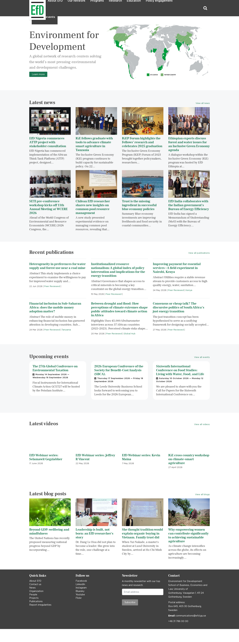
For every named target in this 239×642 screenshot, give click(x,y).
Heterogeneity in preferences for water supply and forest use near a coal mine (57, 266)
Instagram (81, 587)
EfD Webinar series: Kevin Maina (141, 457)
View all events (202, 357)
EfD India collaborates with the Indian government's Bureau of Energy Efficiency (188, 205)
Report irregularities (40, 604)
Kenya (189, 290)
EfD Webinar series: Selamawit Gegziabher (45, 457)
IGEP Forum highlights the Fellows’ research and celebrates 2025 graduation (142, 142)
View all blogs (202, 494)
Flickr (79, 598)
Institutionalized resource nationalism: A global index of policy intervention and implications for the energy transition (118, 270)
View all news (203, 103)
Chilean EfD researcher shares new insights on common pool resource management (93, 207)
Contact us (35, 584)
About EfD (35, 581)
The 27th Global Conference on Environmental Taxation (55, 368)
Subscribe (130, 602)
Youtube (80, 594)
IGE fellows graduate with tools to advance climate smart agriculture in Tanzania (94, 144)
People (33, 594)
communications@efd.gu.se (190, 615)
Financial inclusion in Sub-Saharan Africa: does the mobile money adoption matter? (55, 307)
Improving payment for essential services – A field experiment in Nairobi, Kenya (177, 268)
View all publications (199, 253)
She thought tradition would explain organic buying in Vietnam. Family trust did (142, 534)
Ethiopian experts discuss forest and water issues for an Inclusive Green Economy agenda (189, 144)
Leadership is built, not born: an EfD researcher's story (94, 534)
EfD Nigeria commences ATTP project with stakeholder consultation (47, 142)
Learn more (38, 74)
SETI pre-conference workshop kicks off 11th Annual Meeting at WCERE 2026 (48, 207)
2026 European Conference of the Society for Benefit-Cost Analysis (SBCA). (118, 370)
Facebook (81, 581)
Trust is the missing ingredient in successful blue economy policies (139, 205)
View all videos (202, 424)
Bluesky (80, 591)
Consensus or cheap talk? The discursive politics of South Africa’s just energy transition (178, 307)
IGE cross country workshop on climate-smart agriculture (188, 459)
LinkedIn (80, 584)
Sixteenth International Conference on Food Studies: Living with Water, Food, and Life (180, 370)
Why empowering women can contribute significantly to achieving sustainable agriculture (188, 535)
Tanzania (66, 329)
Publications (36, 601)
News (32, 587)
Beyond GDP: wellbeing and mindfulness (49, 532)
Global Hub (129, 333)
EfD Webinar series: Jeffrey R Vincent (95, 457)
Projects (34, 598)
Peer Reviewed (52, 286)
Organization (36, 591)
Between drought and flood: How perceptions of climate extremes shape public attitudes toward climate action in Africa (119, 309)
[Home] (29, 8)
